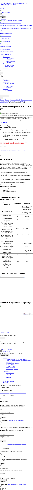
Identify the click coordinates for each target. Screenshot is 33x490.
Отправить (3, 417)
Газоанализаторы (10, 366)
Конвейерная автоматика (12, 363)
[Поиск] (1, 73)
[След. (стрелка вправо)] (2, 489)
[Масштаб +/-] (5, 488)
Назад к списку (5, 332)
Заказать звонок (4, 355)
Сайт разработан (21, 393)
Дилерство (6, 64)
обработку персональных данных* (17, 420)
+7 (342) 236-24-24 (5, 12)
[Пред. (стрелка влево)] (0, 489)
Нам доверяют (10, 58)
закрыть (2, 463)
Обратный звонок (5, 95)
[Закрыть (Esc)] (0, 488)
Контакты (5, 68)
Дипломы (8, 62)
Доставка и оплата (8, 66)
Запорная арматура (11, 367)
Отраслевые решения (8, 65)
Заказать (3, 337)
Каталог (3, 19)
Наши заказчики (10, 61)
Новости (8, 59)
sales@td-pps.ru (4, 15)
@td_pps (2, 8)
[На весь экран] (3, 488)
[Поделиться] (2, 488)
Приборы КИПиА (11, 364)
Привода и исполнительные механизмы (16, 359)
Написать (3, 17)
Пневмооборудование (12, 369)
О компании (6, 57)
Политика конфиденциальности (8, 393)
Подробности (3, 122)
